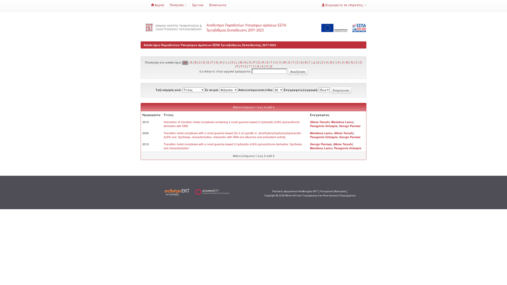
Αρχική (159, 5)
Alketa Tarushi (319, 122)
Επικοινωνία (217, 5)
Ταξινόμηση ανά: (169, 90)
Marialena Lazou (342, 122)
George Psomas (349, 126)
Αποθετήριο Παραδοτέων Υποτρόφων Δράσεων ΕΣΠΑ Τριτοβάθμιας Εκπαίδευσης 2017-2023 (210, 45)
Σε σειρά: (212, 90)
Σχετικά (197, 5)
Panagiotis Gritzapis (323, 126)
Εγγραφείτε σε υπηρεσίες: (344, 5)
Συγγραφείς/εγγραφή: (301, 90)
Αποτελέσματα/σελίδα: (255, 90)
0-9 (185, 62)
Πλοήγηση (177, 5)
